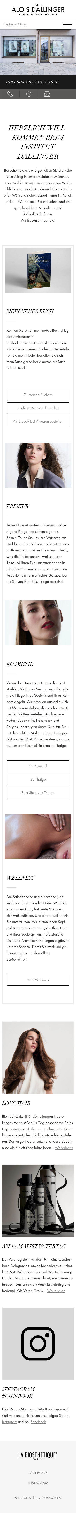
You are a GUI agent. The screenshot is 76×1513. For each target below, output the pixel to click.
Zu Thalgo (38, 779)
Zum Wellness (38, 980)
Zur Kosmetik (38, 766)
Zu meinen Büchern (38, 394)
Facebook (38, 1421)
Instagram (9, 1421)
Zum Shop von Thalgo (38, 792)
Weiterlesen (64, 1147)
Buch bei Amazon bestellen (38, 408)
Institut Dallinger (30, 1498)
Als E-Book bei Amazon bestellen (38, 421)
